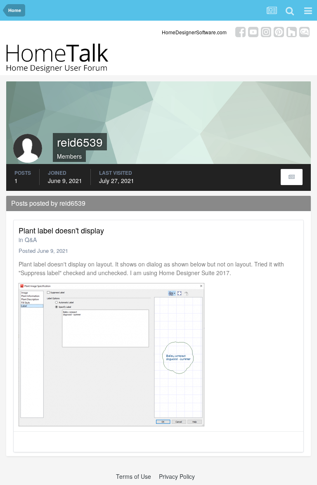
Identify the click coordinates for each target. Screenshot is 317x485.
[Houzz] (291, 31)
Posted (43, 250)
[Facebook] (240, 31)
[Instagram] (266, 31)
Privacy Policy (177, 476)
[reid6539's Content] (292, 177)
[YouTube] (253, 31)
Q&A (31, 239)
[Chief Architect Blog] (304, 31)
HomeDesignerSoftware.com (194, 32)
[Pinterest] (279, 31)
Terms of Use (133, 476)
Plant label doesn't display (61, 230)
